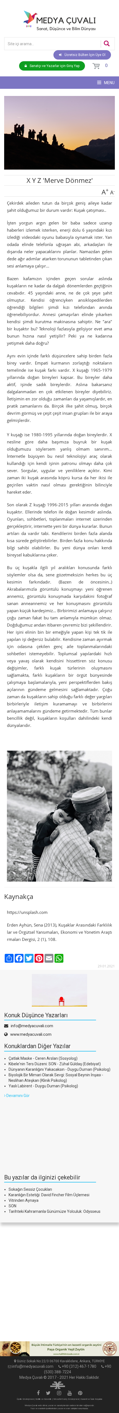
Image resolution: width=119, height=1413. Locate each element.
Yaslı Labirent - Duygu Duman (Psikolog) (43, 1086)
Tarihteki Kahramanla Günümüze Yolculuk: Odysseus (54, 1211)
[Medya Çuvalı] (59, 20)
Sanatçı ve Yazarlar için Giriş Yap (54, 66)
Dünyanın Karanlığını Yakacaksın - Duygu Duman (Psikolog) (59, 1069)
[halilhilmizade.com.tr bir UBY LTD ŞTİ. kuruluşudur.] (57, 1384)
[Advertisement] (45, 1132)
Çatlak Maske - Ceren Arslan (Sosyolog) (43, 1058)
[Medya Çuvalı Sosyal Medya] (38, 1393)
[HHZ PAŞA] (59, 1348)
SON (12, 1206)
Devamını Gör (18, 1095)
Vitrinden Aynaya (23, 1200)
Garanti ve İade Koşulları (91, 1399)
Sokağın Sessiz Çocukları (30, 1189)
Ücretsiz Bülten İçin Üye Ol (84, 55)
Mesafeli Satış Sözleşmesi (66, 1399)
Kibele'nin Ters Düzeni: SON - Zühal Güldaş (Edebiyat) (55, 1064)
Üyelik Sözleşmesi (25, 1399)
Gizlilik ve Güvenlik (43, 1399)
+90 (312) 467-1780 (79, 1366)
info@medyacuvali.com (32, 1366)
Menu (109, 83)
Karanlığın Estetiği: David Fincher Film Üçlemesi (49, 1195)
